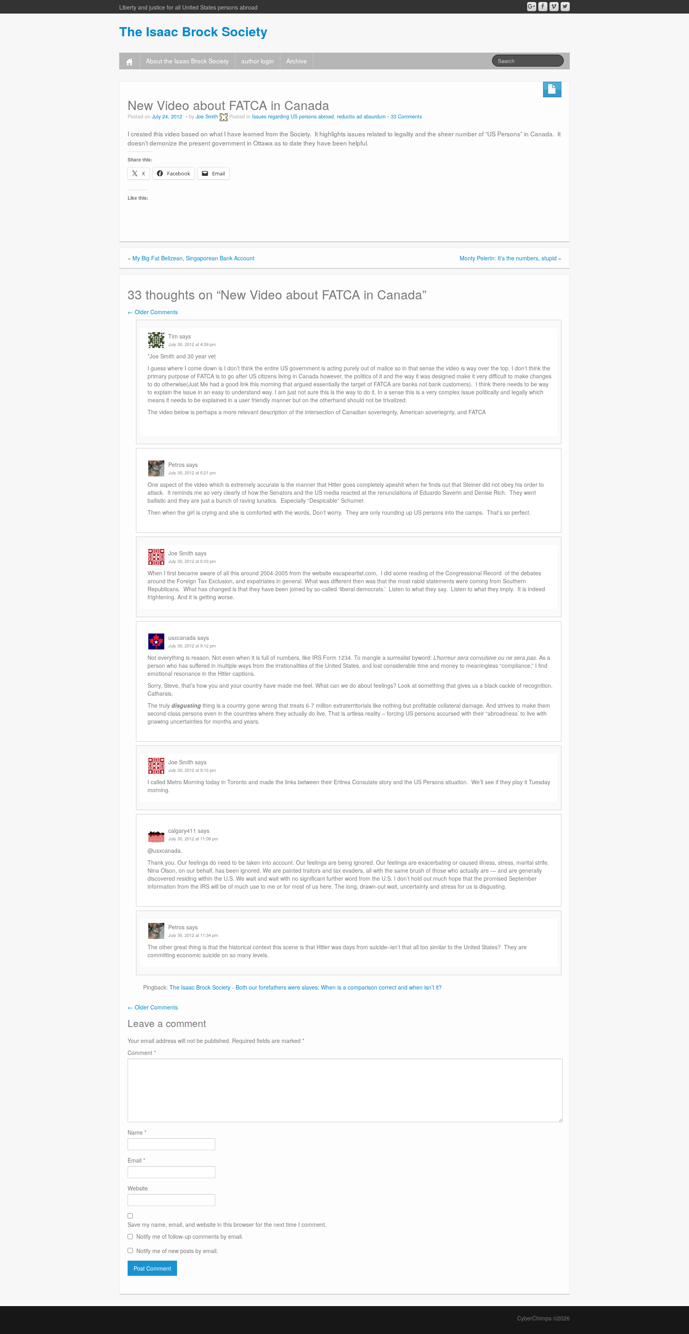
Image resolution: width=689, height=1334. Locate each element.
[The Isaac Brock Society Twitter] (565, 6)
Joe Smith (207, 116)
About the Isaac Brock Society (187, 60)
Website (138, 1188)
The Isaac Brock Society (193, 31)
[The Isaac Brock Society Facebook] (542, 6)
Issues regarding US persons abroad (293, 116)
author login (257, 60)
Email (136, 1160)
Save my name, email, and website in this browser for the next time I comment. (227, 1224)
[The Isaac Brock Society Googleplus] (531, 6)
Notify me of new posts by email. (177, 1251)
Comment (142, 1053)
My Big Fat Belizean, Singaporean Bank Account (193, 258)
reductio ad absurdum (361, 116)
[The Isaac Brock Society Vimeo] (554, 6)
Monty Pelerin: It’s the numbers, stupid (508, 258)
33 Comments (406, 116)
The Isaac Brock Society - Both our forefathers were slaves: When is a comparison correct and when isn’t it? (305, 987)
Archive (296, 60)
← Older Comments (153, 312)
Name (137, 1132)
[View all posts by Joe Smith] (224, 116)
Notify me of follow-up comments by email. (189, 1236)
